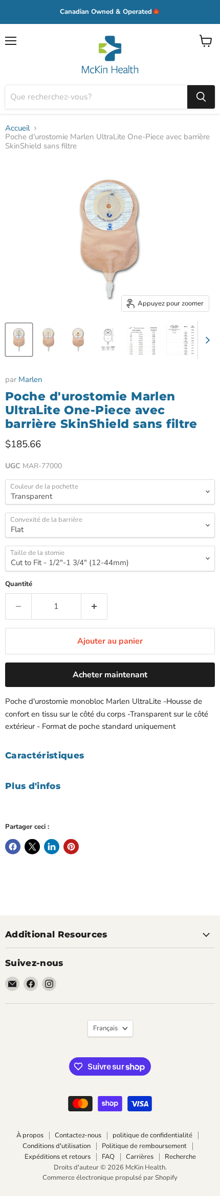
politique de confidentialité (152, 1135)
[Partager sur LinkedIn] (51, 846)
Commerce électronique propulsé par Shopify (110, 1177)
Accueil (17, 128)
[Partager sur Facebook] (12, 846)
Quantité (18, 584)
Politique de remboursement (144, 1146)
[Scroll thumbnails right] (205, 340)
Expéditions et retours (58, 1156)
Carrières (139, 1156)
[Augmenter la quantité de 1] (94, 606)
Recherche (180, 1156)
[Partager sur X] (32, 846)
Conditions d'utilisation (57, 1146)
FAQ (108, 1156)
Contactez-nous (78, 1135)
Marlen (30, 379)
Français (105, 1028)
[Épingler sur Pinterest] (71, 846)
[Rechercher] (201, 97)
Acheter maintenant (110, 674)
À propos (29, 1135)
